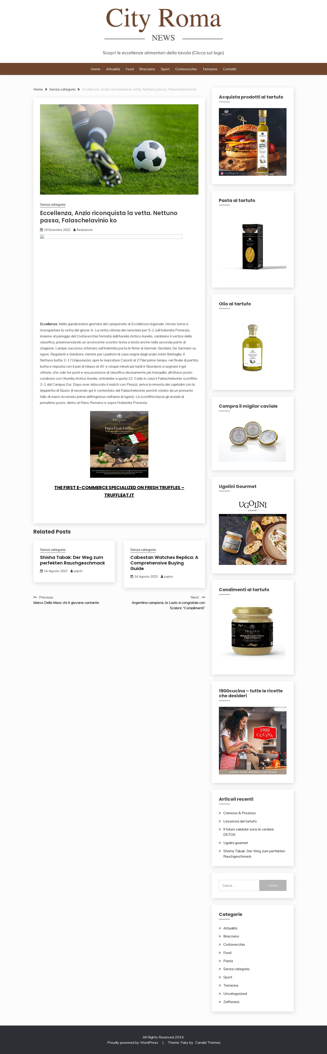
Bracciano (147, 69)
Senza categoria (52, 204)
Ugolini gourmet (235, 842)
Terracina (209, 69)
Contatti (229, 69)
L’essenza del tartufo (240, 821)
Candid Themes (207, 1042)
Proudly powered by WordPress (133, 1042)
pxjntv (78, 571)
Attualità (113, 69)
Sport (165, 69)
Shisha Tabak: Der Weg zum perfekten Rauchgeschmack (72, 560)
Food (130, 69)
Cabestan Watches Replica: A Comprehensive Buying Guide (164, 563)
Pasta (228, 961)
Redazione (85, 230)
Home (95, 69)
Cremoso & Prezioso (239, 813)
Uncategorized (235, 993)
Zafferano (231, 1002)
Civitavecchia (186, 69)
